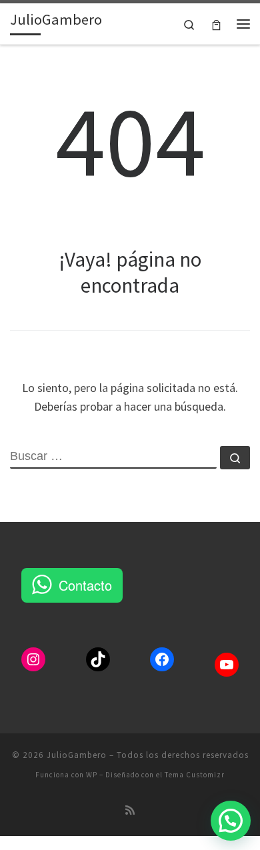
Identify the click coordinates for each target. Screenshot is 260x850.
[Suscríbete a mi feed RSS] (130, 810)
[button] (231, 821)
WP (91, 774)
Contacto (85, 585)
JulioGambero (77, 755)
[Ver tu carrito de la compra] (216, 23)
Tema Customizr (195, 774)
